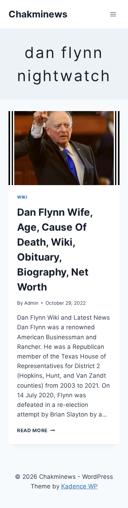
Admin (31, 303)
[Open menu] (112, 14)
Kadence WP (79, 486)
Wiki (22, 197)
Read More (36, 430)
